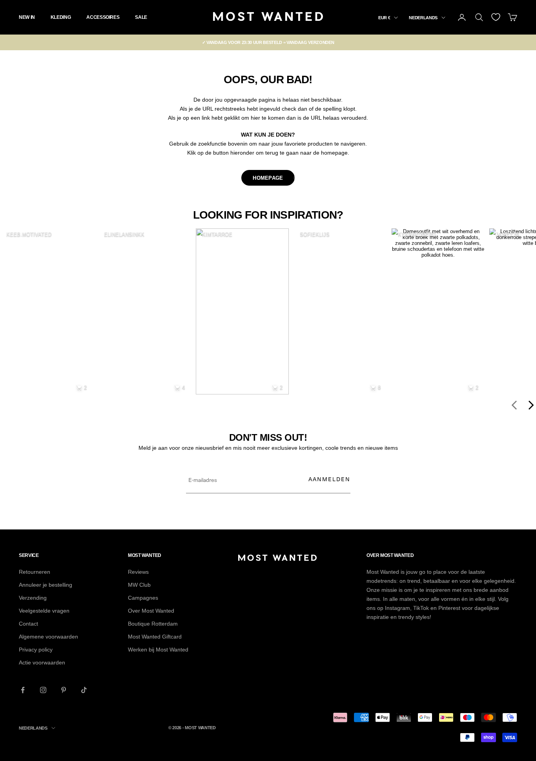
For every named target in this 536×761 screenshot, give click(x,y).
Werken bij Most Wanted (158, 649)
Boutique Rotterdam (153, 623)
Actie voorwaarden (42, 662)
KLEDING (61, 17)
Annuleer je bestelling (45, 585)
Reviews (138, 572)
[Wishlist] (496, 17)
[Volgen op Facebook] (23, 690)
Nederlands (423, 17)
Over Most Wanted (151, 611)
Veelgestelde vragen (44, 611)
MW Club (139, 585)
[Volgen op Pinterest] (63, 690)
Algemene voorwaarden (48, 636)
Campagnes (143, 598)
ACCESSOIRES (102, 17)
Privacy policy (36, 649)
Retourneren (34, 572)
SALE (141, 17)
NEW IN (27, 17)
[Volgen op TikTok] (84, 690)
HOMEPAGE (268, 178)
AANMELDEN (329, 479)
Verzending (33, 598)
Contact (28, 623)
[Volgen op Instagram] (43, 690)
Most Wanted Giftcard (155, 636)
